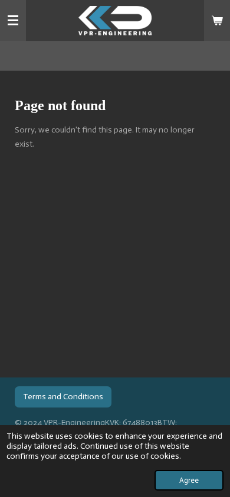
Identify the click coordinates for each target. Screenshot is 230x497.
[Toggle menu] (13, 20)
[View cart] (217, 20)
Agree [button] (189, 480)
